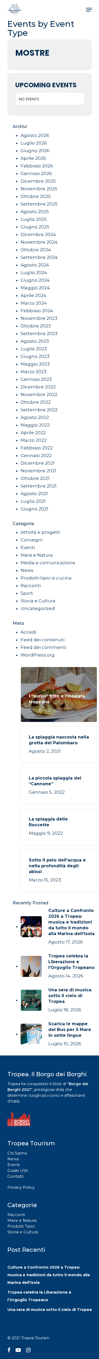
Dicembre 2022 (38, 386)
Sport (27, 593)
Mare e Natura (37, 555)
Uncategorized (38, 608)
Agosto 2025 (35, 211)
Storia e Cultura (38, 600)
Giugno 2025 (35, 226)
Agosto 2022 (35, 417)
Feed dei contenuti (42, 639)
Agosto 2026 (35, 135)
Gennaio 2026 (36, 173)
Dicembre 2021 (38, 463)
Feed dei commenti (43, 647)
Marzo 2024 (34, 303)
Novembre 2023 (39, 318)
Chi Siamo (17, 1153)
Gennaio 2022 (36, 455)
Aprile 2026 (33, 158)
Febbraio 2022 (37, 447)
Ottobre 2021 (35, 478)
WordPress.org (38, 655)
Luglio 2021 (33, 501)
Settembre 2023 (39, 333)
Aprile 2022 (33, 432)
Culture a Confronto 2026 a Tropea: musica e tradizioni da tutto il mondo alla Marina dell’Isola (48, 1275)
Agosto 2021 (34, 493)
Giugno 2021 (34, 508)
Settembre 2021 (38, 486)
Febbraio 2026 (37, 165)
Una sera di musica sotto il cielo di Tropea (49, 1309)
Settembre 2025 (39, 204)
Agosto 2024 (35, 265)
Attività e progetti (40, 532)
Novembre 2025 (39, 188)
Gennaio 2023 (36, 379)
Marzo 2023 (33, 371)
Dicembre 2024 (38, 234)
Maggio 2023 (35, 364)
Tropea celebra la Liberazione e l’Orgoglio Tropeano (39, 1296)
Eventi (28, 547)
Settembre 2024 (39, 257)
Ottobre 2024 (36, 249)
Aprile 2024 (33, 295)
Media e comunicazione (48, 562)
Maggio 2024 (35, 287)
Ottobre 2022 (36, 402)
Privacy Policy (21, 1187)
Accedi (28, 632)
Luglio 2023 (34, 348)
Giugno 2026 (35, 150)
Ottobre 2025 (36, 196)
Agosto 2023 (35, 341)
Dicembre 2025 (38, 181)
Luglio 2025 (34, 219)
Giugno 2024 (35, 280)
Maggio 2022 (35, 425)
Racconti (31, 585)
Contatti (15, 1176)
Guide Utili (17, 1170)
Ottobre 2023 (36, 326)
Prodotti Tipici (21, 1226)
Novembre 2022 (39, 394)
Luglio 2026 (34, 143)
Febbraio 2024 (37, 310)
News (27, 570)
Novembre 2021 (38, 470)
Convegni (32, 539)
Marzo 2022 (33, 440)
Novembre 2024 (39, 242)
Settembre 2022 (39, 409)
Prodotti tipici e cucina (46, 578)
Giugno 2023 (35, 356)
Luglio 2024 (34, 272)
